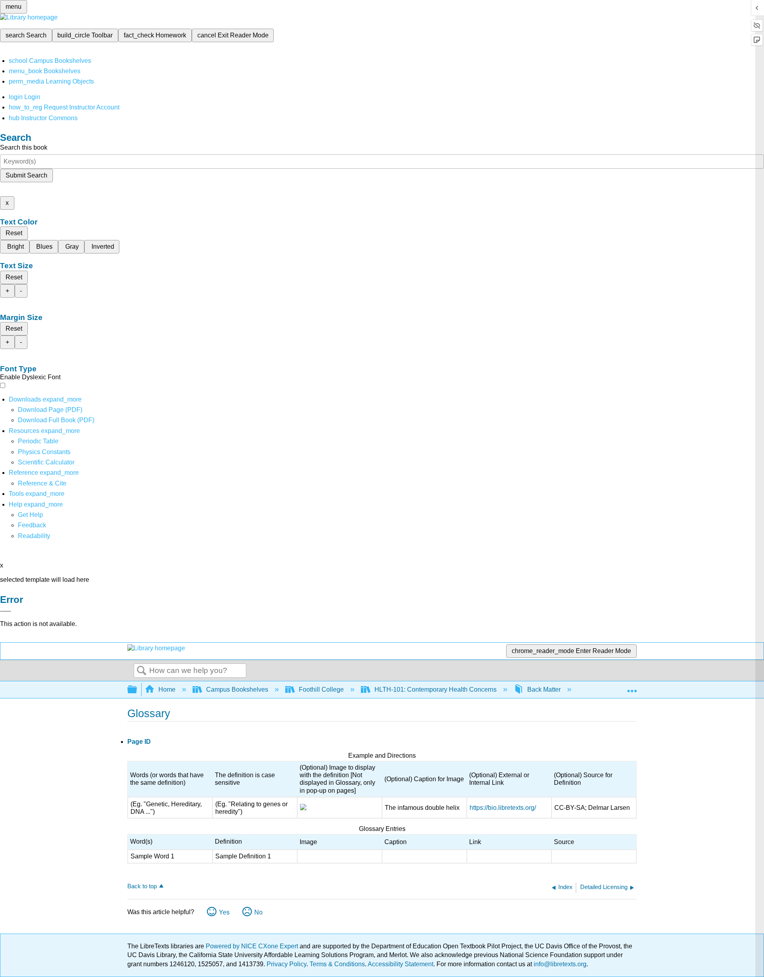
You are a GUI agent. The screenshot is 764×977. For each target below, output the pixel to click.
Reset (14, 233)
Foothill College (321, 689)
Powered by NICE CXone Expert (253, 946)
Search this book (23, 147)
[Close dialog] (5, 611)
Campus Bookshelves (237, 689)
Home (167, 689)
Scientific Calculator (46, 462)
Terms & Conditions (337, 964)
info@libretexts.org (559, 964)
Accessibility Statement (400, 964)
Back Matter (544, 689)
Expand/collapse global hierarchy (137, 689)
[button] (32, 525)
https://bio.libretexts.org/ (503, 807)
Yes (224, 912)
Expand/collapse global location (632, 687)
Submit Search (26, 175)
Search (142, 671)
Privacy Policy (286, 964)
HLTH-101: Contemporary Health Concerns (435, 689)
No (258, 912)
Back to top (142, 886)
